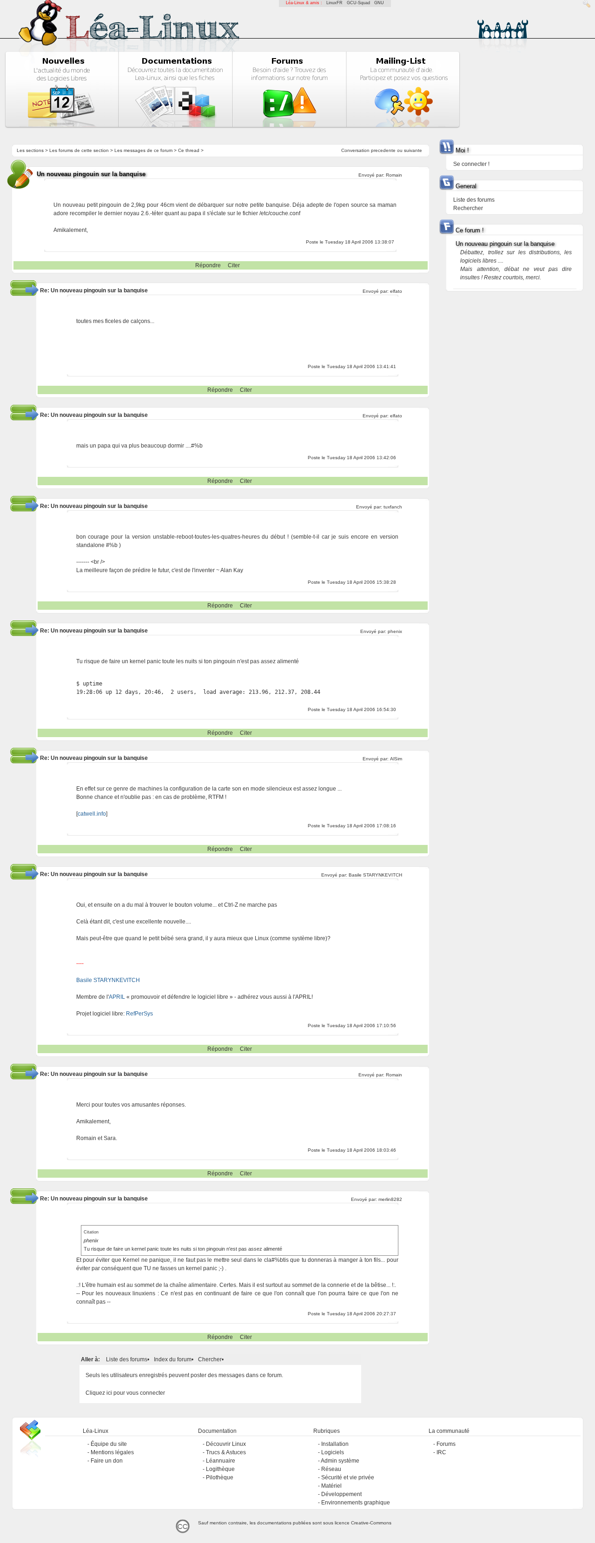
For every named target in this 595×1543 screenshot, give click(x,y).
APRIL (117, 997)
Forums (446, 1444)
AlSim (396, 758)
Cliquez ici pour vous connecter (125, 1393)
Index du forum (173, 1359)
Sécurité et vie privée (347, 1477)
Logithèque (220, 1469)
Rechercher (468, 208)
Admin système (340, 1460)
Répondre (208, 265)
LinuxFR (334, 2)
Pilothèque (219, 1477)
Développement (341, 1494)
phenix (395, 631)
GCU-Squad (358, 2)
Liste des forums (126, 1359)
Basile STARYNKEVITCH (375, 874)
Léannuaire (220, 1460)
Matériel (331, 1486)
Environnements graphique (355, 1502)
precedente (383, 150)
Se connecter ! (471, 164)
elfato (396, 291)
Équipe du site (109, 1444)
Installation (335, 1444)
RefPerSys (139, 1013)
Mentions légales (112, 1452)
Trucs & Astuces (226, 1452)
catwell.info (92, 814)
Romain (394, 175)
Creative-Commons (371, 1522)
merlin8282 (390, 1199)
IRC (441, 1452)
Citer (234, 265)
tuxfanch (392, 506)
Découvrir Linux (226, 1444)
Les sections (30, 150)
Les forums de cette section (79, 150)
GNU (379, 2)
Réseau (331, 1469)
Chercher (210, 1359)
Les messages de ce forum (143, 150)
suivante (413, 150)
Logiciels (332, 1452)
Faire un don (107, 1460)
